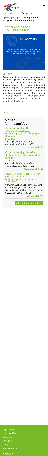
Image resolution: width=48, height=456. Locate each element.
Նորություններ (23, 17)
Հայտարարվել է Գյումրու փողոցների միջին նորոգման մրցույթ (23, 155)
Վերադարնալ (11, 113)
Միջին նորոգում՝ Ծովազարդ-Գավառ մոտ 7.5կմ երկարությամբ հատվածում (23, 177)
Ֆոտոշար (7, 437)
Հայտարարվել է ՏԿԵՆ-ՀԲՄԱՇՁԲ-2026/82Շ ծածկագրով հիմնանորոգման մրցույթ (23, 132)
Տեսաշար (7, 441)
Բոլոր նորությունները (29, 203)
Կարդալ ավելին (34, 147)
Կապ (5, 445)
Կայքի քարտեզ (10, 448)
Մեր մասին (8, 429)
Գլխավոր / (8, 17)
